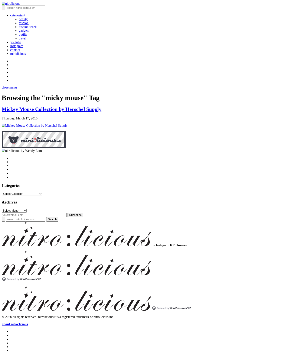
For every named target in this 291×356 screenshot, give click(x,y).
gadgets (24, 30)
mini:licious (18, 53)
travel (22, 38)
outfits (23, 34)
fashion (24, 23)
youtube (15, 42)
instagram (16, 46)
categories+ (18, 15)
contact (15, 50)
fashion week (28, 27)
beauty (23, 19)
